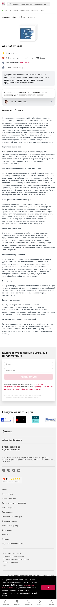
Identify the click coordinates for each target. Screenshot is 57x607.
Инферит (34, 11)
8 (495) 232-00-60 (11, 447)
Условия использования (13, 556)
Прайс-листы (7, 494)
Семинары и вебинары (12, 516)
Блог (41, 11)
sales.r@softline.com (12, 440)
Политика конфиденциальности (16, 559)
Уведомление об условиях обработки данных (22, 398)
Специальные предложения (14, 503)
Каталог (5, 489)
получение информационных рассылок (26, 389)
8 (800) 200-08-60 (11, 11)
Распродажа (7, 512)
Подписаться (29, 377)
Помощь (5, 539)
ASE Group (24, 63)
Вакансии (6, 534)
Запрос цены (25, 11)
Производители (9, 498)
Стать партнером (9, 521)
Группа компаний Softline (12, 544)
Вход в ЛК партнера (10, 525)
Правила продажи (10, 562)
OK (48, 587)
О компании (7, 530)
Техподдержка (8, 507)
